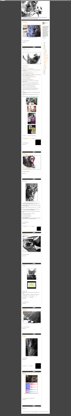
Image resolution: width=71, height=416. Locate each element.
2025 (43, 43)
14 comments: (30, 307)
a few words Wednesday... (25, 374)
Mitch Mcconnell (28, 297)
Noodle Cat (47, 22)
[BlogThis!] (33, 232)
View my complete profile (46, 23)
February (45, 67)
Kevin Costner (26, 67)
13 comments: (30, 371)
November (45, 50)
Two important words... (25, 181)
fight (29, 294)
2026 (43, 42)
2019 (43, 48)
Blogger (35, 412)
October (45, 51)
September (45, 52)
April (44, 65)
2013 (43, 74)
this (27, 218)
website (27, 135)
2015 (43, 72)
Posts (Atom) (26, 408)
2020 (43, 47)
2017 (43, 70)
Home (31, 407)
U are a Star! (24, 266)
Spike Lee (25, 85)
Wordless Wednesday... (25, 22)
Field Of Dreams (27, 68)
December (45, 49)
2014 (43, 73)
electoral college (34, 203)
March (44, 66)
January (45, 68)
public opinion (30, 74)
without (37, 207)
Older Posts (39, 407)
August (44, 53)
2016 (43, 71)
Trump (38, 393)
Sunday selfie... (24, 336)
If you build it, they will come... (26, 49)
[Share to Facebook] (34, 232)
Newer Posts (23, 407)
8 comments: (30, 232)
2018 (43, 69)
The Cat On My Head (30, 138)
